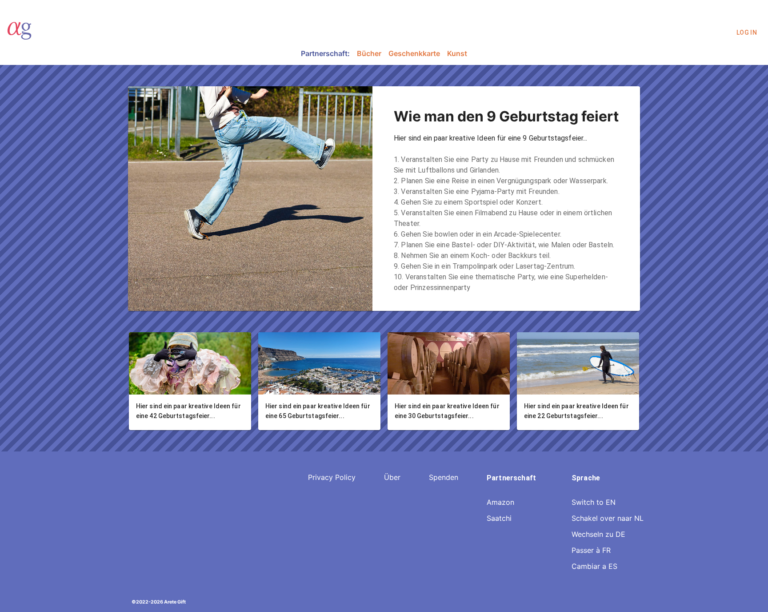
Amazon (500, 502)
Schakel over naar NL (608, 518)
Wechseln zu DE (598, 534)
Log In (746, 32)
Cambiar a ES (594, 566)
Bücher (369, 53)
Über (392, 477)
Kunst (457, 53)
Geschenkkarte (414, 53)
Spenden (443, 477)
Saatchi (499, 518)
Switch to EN (594, 502)
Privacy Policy (332, 477)
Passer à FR (591, 550)
